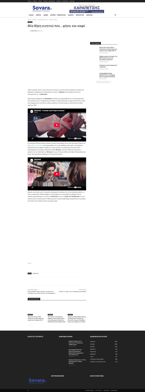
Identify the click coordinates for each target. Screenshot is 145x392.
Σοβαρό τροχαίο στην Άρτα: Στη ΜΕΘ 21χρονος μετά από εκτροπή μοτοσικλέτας (108, 58)
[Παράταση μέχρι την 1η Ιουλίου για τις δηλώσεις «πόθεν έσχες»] (63, 343)
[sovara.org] (29, 31)
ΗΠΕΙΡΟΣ (35, 1)
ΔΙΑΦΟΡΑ (58, 1)
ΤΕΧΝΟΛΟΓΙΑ (35, 273)
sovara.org (33, 30)
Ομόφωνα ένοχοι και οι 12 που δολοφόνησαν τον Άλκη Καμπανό (77, 361)
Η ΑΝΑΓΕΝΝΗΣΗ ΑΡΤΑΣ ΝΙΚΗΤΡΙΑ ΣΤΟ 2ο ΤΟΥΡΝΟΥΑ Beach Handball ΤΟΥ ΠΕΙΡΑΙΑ (107, 75)
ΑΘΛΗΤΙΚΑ (72, 1)
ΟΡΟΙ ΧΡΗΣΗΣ (98, 390)
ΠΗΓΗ (29, 263)
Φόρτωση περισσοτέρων (103, 82)
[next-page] (31, 325)
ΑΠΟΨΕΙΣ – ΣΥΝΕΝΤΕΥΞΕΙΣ (49, 1)
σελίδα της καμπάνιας (36, 145)
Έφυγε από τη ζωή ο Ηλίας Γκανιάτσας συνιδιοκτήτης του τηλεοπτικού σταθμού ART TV (36, 318)
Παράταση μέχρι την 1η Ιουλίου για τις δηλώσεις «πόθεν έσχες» (76, 343)
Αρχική (29, 19)
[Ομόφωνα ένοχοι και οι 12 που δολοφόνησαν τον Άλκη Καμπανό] (63, 362)
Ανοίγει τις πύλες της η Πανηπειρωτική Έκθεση (72, 291)
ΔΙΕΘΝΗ (40, 1)
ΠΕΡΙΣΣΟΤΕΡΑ (65, 1)
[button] (115, 15)
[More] (71, 35)
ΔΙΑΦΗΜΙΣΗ (106, 390)
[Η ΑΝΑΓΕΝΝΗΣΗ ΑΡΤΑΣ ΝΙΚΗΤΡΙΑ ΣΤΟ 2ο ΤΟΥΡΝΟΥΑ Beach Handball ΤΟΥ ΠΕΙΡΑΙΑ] (94, 75)
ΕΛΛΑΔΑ (29, 1)
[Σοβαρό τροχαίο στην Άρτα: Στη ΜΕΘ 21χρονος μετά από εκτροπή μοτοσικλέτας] (94, 58)
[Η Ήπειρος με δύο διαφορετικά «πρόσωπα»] (94, 67)
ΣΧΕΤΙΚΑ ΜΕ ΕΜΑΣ (90, 390)
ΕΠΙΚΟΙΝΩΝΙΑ (114, 390)
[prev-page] (29, 325)
